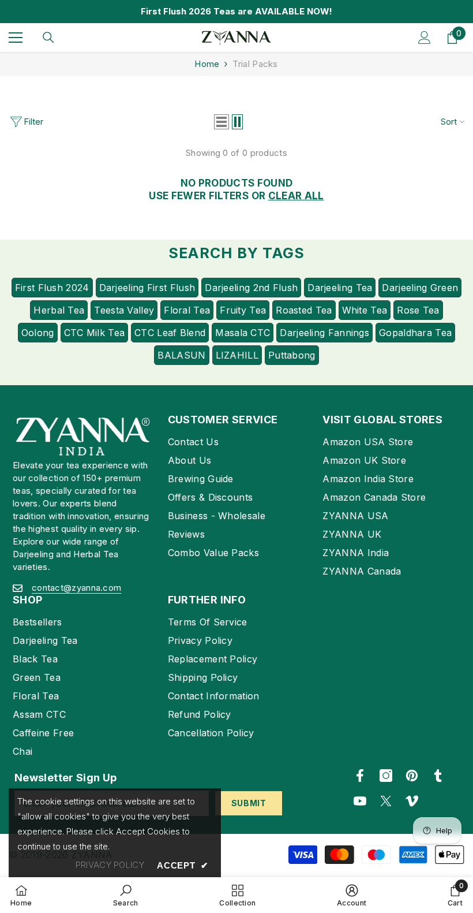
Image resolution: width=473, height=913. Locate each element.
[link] (126, 895)
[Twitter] (386, 801)
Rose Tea (418, 310)
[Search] (48, 37)
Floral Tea (187, 310)
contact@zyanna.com (76, 587)
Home (206, 63)
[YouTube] (360, 801)
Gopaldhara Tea (415, 332)
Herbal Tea (58, 310)
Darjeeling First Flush (147, 287)
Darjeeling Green (420, 287)
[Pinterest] (412, 776)
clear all (296, 196)
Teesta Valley (124, 310)
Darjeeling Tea (339, 287)
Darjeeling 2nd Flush (251, 287)
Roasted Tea (304, 310)
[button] (221, 121)
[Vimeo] (412, 801)
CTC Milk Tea (94, 332)
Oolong (37, 332)
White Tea (365, 310)
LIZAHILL (237, 355)
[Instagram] (386, 776)
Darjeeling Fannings (324, 332)
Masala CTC (242, 332)
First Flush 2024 (52, 287)
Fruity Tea (243, 310)
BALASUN (181, 355)
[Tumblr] (438, 776)
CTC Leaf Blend (169, 332)
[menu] (15, 37)
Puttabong (292, 355)
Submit (248, 803)
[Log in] (424, 37)
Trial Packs (254, 63)
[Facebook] (360, 776)
